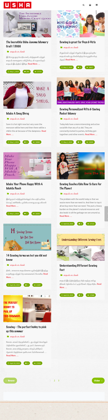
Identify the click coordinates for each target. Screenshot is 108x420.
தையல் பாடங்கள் (17, 51)
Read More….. (34, 63)
